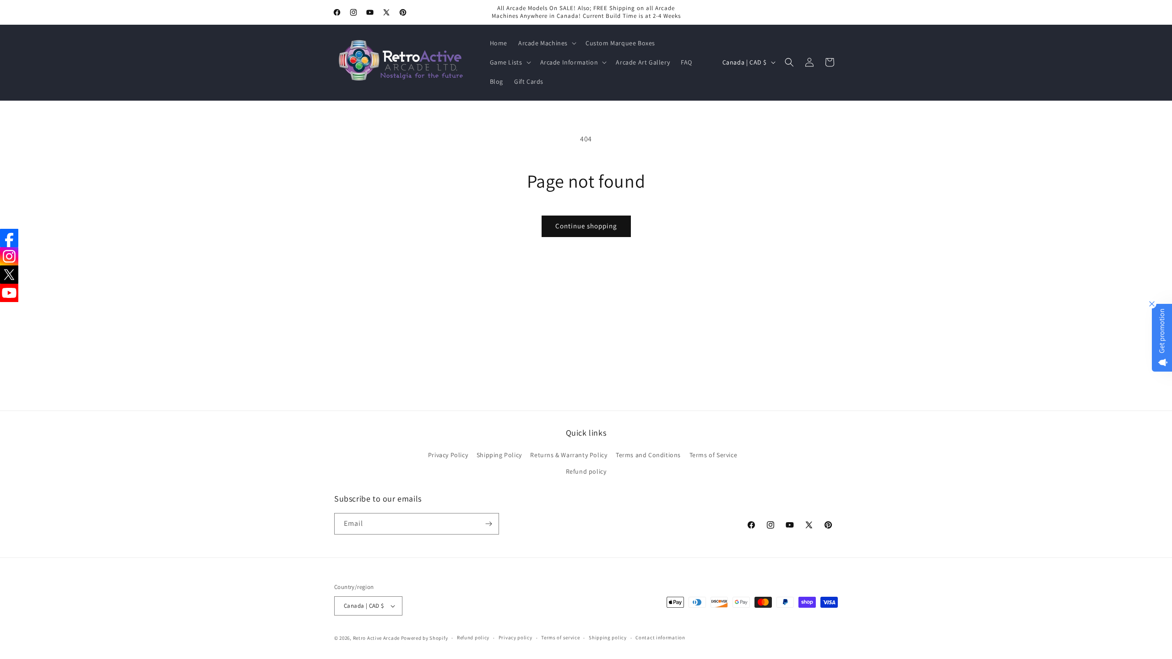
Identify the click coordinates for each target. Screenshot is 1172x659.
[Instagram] (9, 256)
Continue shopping (586, 225)
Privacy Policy (448, 455)
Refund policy (586, 471)
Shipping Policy (499, 455)
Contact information (660, 637)
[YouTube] (9, 293)
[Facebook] (9, 238)
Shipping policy (608, 637)
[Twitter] (9, 274)
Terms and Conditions (648, 455)
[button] (546, 43)
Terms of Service (713, 455)
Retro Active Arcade (376, 638)
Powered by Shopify (424, 638)
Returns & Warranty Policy (568, 455)
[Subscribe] (488, 524)
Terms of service (560, 637)
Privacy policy (515, 637)
